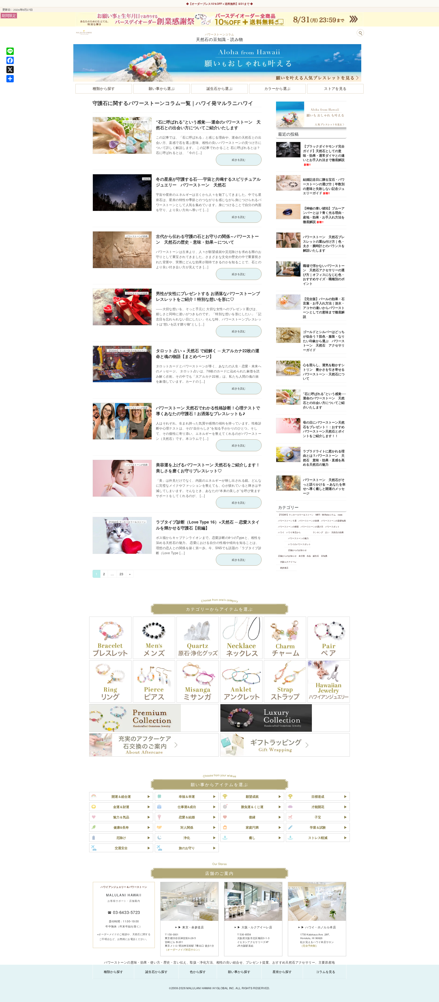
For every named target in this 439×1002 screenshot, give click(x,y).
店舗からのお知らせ (297, 550)
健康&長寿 (121, 827)
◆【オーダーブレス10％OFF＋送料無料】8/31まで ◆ (219, 4)
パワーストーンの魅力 (298, 538)
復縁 (252, 817)
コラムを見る (325, 971)
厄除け (121, 837)
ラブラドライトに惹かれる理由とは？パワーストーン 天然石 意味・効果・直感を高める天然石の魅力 (324, 458)
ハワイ (281, 532)
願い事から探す (239, 971)
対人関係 (186, 827)
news (340, 514)
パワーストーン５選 (287, 520)
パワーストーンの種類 (288, 526)
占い (327, 532)
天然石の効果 (337, 532)
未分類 (302, 555)
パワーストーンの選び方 (312, 526)
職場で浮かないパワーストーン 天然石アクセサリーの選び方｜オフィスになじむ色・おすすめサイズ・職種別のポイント (324, 274)
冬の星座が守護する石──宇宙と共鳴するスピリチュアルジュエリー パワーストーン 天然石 (208, 182)
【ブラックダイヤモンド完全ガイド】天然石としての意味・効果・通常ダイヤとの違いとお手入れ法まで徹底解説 (324, 155)
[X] (10, 69)
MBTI (318, 514)
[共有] (10, 78)
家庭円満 (252, 827)
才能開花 (317, 806)
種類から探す (113, 971)
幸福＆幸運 (187, 796)
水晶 (309, 555)
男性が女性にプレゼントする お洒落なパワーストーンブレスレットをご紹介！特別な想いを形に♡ (208, 296)
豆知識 (324, 555)
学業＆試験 (318, 827)
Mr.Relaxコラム (329, 514)
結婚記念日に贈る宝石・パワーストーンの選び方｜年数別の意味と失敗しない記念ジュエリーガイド (324, 186)
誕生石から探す (156, 971)
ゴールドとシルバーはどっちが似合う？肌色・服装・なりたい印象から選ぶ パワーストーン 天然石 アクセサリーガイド (324, 340)
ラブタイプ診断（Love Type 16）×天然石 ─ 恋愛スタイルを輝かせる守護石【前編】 (208, 525)
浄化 (187, 837)
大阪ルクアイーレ (288, 561)
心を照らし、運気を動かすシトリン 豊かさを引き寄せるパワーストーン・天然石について (324, 372)
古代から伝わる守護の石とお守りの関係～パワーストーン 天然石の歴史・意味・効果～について (207, 239)
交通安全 (121, 848)
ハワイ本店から (293, 532)
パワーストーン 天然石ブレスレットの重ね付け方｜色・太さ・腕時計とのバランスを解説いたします (324, 243)
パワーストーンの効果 (309, 520)
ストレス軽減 (317, 837)
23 (121, 574)
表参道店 (284, 567)
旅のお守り (187, 848)
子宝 (318, 817)
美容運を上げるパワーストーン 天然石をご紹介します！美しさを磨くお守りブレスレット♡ (208, 467)
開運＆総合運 (121, 796)
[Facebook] (10, 60)
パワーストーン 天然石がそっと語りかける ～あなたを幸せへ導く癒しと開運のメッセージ (324, 486)
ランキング (318, 532)
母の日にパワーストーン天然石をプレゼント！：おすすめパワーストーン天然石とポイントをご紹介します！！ (324, 429)
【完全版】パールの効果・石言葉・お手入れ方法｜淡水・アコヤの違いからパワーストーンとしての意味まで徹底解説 (324, 307)
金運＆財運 (121, 806)
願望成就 (252, 796)
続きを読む (239, 159)
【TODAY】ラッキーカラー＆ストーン (295, 514)
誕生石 (316, 555)
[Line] (10, 51)
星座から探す (282, 971)
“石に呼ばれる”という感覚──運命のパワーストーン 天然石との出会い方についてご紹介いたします (208, 125)
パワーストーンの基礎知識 (333, 520)
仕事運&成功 (187, 806)
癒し (252, 837)
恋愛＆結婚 (187, 817)
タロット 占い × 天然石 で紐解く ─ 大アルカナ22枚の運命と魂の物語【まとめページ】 (207, 353)
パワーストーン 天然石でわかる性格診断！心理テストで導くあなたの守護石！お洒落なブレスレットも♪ (208, 410)
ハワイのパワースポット (299, 544)
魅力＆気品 (121, 817)
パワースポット (332, 526)
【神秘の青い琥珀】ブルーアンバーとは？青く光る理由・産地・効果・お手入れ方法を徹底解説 (324, 215)
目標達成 (317, 796)
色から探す (198, 971)
